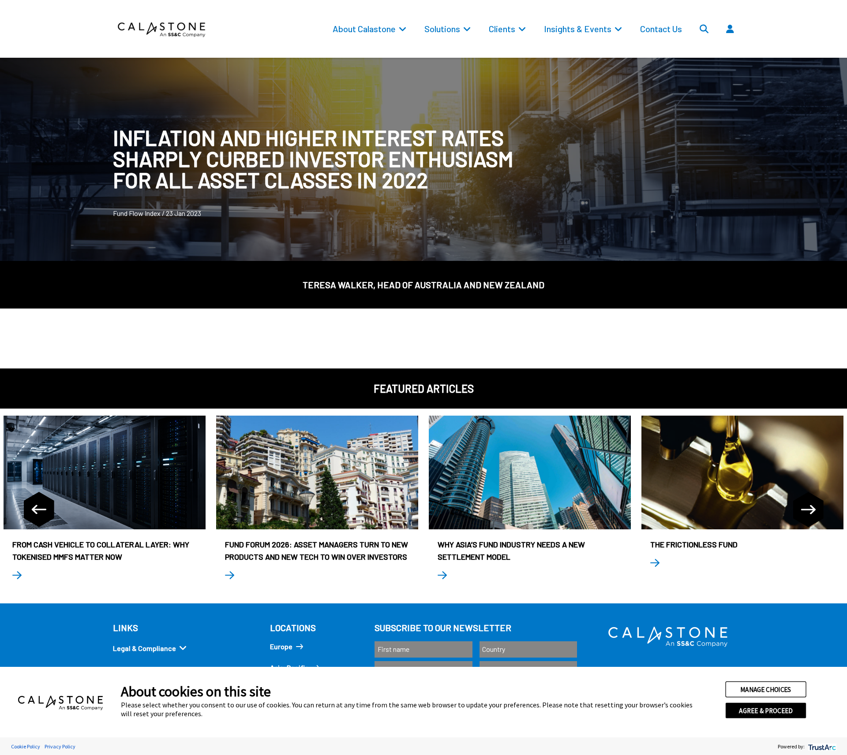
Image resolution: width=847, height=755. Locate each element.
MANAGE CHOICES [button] (765, 689)
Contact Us (661, 28)
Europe (281, 646)
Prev (38, 509)
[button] (756, 49)
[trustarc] (821, 746)
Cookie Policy (25, 746)
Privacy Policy (60, 746)
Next (808, 509)
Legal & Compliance (144, 648)
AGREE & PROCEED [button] (765, 710)
